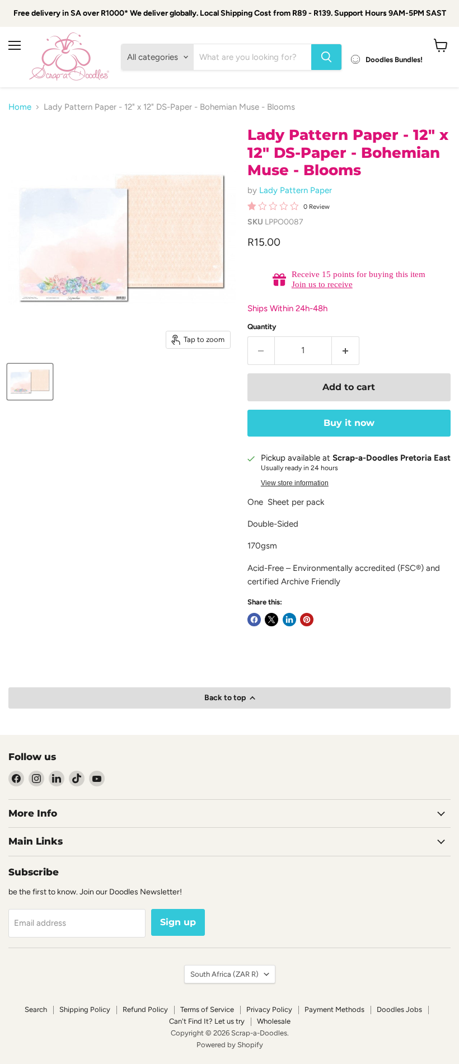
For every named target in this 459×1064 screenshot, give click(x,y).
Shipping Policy (84, 1009)
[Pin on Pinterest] (306, 619)
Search (36, 1009)
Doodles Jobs (399, 1009)
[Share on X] (271, 619)
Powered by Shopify (229, 1044)
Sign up (178, 922)
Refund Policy (145, 1009)
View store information (295, 483)
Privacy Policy (269, 1009)
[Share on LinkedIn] (289, 619)
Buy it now (349, 423)
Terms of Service (207, 1009)
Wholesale (274, 1021)
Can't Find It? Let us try (207, 1021)
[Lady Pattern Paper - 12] (30, 382)
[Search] (326, 57)
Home (19, 107)
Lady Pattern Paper (295, 190)
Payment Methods (334, 1009)
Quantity (262, 326)
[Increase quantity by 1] (345, 350)
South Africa (224, 974)
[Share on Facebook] (254, 619)
